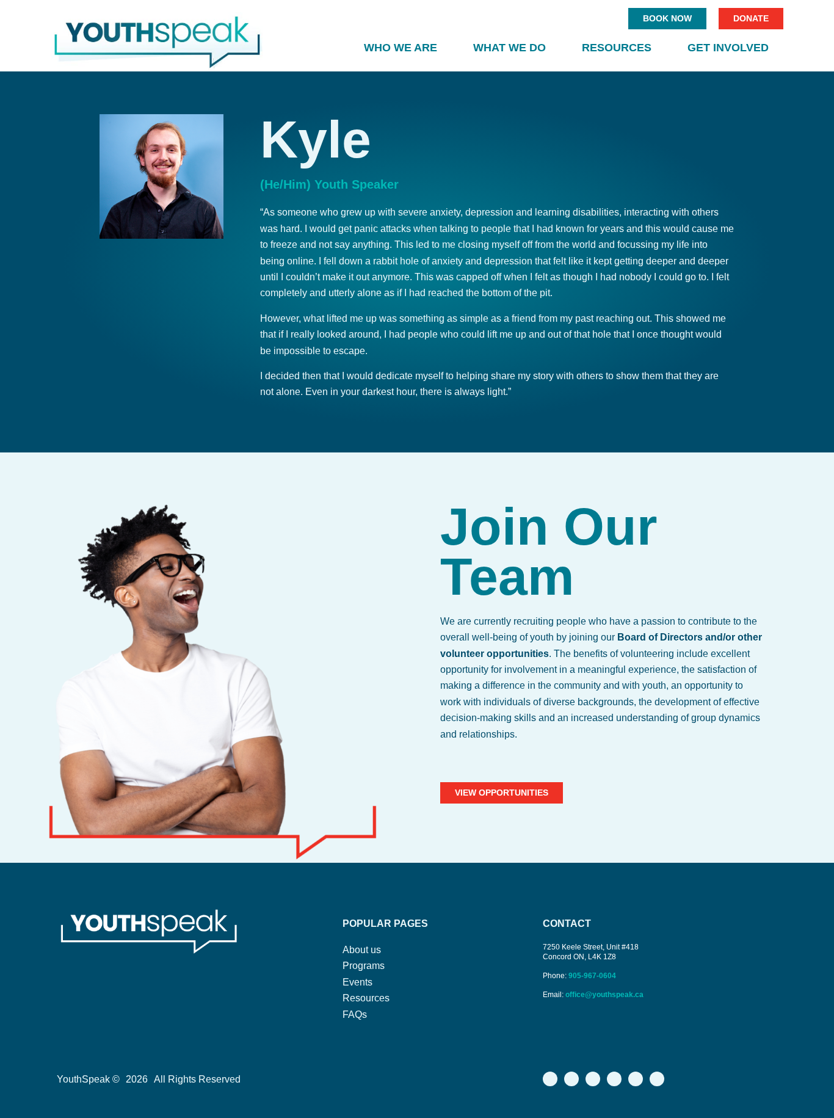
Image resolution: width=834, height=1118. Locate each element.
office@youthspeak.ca (604, 994)
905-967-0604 (593, 975)
